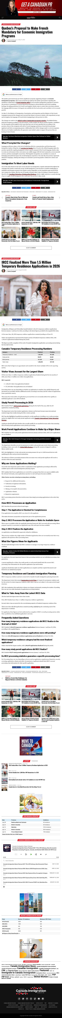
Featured (32, 191)
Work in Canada (6, 978)
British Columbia (15, 824)
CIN (40, 671)
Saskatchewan (30, 977)
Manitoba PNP (34, 975)
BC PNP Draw (29, 964)
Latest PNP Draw (26, 975)
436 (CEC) (4, 924)
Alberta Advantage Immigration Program (13, 964)
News (42, 975)
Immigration (52, 191)
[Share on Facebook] (16, 89)
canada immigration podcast (9, 968)
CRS (7, 970)
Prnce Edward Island (16, 832)
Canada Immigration (6, 966)
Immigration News (41, 973)
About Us (37, 1007)
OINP (46, 975)
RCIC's (25, 977)
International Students (51, 973)
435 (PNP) (4, 926)
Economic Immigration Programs (20, 191)
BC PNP (24, 964)
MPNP (39, 975)
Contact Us (21, 1009)
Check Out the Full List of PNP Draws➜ (12, 834)
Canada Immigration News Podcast (26, 1003)
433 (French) (5, 931)
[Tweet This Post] (26, 89)
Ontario (49, 975)
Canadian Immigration (32, 671)
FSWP (50, 970)
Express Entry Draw (23, 970)
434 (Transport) (6, 928)
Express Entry (13, 970)
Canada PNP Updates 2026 (26, 1005)
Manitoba (13, 827)
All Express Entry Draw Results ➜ (10, 933)
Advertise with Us (53, 1007)
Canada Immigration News (18, 671)
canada (53, 964)
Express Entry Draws (13, 1005)
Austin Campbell (12, 41)
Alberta (3, 964)
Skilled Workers (27, 672)
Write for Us (44, 1007)
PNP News (12, 977)
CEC (57, 968)
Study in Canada (53, 977)
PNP (54, 975)
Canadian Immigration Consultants (14, 1007)
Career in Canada (29, 1007)
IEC (53, 970)
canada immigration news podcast (46, 966)
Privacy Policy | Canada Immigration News (35, 1009)
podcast (17, 977)
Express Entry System (33, 970)
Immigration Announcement (40, 1005)
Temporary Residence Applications (42, 672)
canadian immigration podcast (47, 968)
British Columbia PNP (46, 964)
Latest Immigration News (8, 975)
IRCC (58, 973)
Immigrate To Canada (53, 1003)
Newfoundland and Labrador (18, 822)
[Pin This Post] (35, 89)
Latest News (18, 974)
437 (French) (5, 921)
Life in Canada (52, 1005)
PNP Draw (5, 977)
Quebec (21, 977)
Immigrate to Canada (41, 191)
